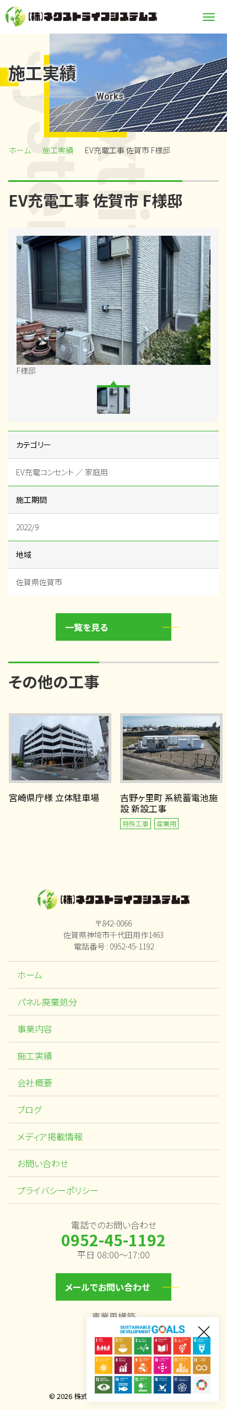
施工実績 (57, 150)
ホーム (20, 150)
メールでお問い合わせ (107, 1287)
